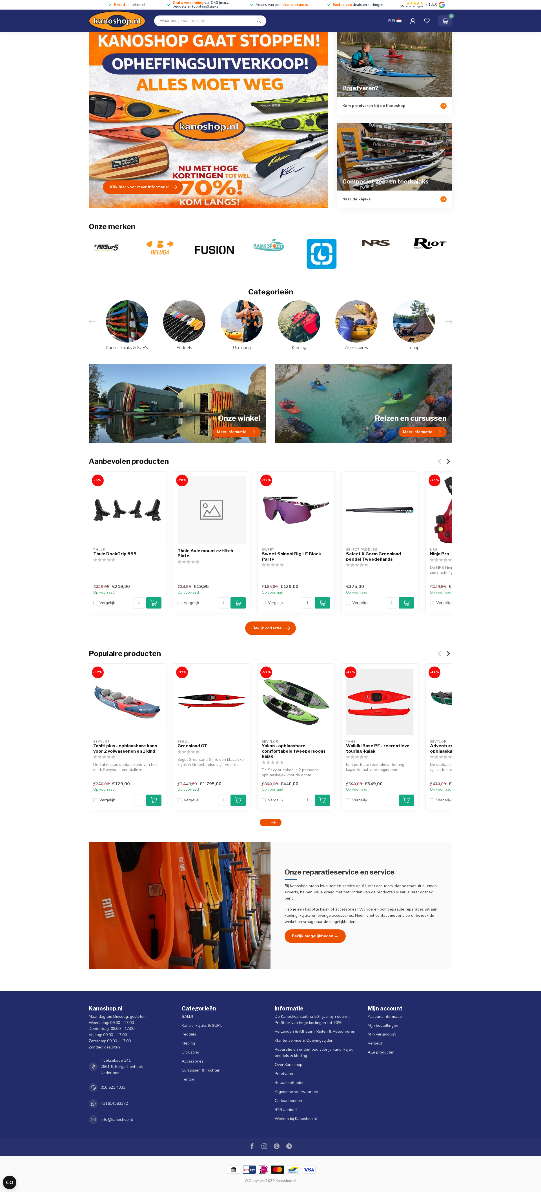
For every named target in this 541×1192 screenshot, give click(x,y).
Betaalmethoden (290, 1082)
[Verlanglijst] (427, 20)
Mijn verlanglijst (382, 1034)
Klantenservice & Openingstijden (304, 1040)
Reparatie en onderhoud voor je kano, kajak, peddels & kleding (314, 1052)
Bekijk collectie (266, 628)
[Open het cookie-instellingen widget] (9, 1182)
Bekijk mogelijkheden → (315, 936)
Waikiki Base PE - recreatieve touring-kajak (377, 748)
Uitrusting (190, 1052)
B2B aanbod (286, 1109)
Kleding (188, 1043)
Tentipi (188, 1079)
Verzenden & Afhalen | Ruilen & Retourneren (315, 1031)
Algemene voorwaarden (296, 1091)
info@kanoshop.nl (117, 1119)
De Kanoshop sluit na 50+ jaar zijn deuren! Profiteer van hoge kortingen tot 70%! (313, 1019)
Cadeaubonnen (288, 1100)
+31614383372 (114, 1103)
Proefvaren (284, 1073)
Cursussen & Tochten (201, 1070)
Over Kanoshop (288, 1064)
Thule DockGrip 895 (114, 553)
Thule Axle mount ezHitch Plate (205, 553)
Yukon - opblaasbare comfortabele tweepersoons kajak (294, 751)
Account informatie (385, 1016)
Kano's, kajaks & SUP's (202, 1025)
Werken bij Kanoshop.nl (296, 1118)
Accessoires (192, 1061)
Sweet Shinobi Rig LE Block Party (291, 556)
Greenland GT (192, 745)
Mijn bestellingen (383, 1025)
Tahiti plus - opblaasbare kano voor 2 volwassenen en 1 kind (125, 748)
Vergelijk (107, 603)
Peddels (189, 1034)
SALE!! (187, 1016)
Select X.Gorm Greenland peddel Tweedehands (373, 556)
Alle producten (381, 1052)
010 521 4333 (113, 1087)
